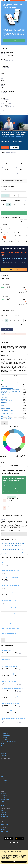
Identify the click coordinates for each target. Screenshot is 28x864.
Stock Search (3, 753)
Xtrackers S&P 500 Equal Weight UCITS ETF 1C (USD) (12, 543)
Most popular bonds (5, 749)
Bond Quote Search (4, 737)
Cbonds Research (4, 814)
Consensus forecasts (5, 799)
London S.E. (4, 189)
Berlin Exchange (5, 278)
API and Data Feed (4, 786)
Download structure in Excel (10, 381)
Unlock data (5, 147)
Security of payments (5, 824)
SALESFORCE (4, 397)
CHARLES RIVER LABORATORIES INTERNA (10, 391)
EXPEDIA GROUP (5, 399)
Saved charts (4, 208)
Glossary (2, 818)
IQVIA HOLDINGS (5, 402)
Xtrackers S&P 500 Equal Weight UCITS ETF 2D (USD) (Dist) (14, 549)
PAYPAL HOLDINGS (5, 394)
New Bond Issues (4, 764)
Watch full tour (14, 147)
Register (14, 40)
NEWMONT (3, 405)
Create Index (3, 797)
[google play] (19, 838)
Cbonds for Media (4, 816)
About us (2, 822)
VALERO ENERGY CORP (6, 418)
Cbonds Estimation (4, 739)
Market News (3, 810)
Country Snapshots (4, 795)
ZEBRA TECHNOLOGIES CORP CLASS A (10, 389)
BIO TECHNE (4, 415)
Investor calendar (4, 771)
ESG (1, 745)
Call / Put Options (4, 766)
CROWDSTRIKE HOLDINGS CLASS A (9, 410)
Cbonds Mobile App (4, 782)
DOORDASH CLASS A (5, 392)
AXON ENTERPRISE (5, 416)
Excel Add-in (3, 776)
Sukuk (2, 747)
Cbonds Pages (3, 743)
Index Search (3, 793)
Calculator (3, 829)
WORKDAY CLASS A (5, 408)
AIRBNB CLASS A (5, 404)
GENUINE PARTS (4, 411)
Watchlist (2, 778)
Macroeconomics (4, 801)
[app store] (8, 838)
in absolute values (16, 217)
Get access (14, 269)
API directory (3, 788)
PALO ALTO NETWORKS (6, 400)
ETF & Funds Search (4, 805)
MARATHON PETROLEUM (7, 413)
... (15, 640)
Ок (14, 861)
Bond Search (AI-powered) (6, 735)
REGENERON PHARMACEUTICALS (9, 419)
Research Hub (3, 812)
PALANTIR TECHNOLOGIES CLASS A (9, 407)
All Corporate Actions (5, 760)
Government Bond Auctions (6, 768)
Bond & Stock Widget (5, 780)
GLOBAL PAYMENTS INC (6, 396)
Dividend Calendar (4, 755)
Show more (3, 423)
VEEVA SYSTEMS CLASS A (7, 388)
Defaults (2, 762)
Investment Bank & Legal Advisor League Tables (10, 741)
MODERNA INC (4, 386)
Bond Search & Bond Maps (6, 733)
